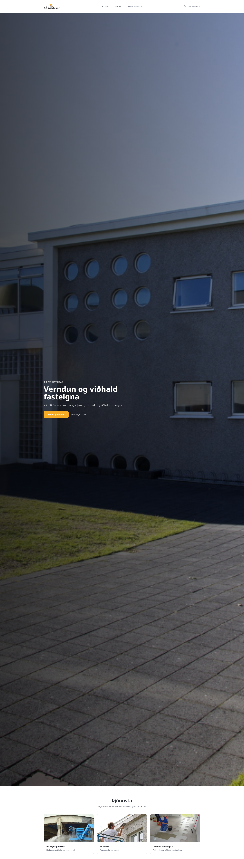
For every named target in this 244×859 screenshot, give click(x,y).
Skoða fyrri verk (78, 414)
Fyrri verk (119, 6)
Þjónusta (106, 6)
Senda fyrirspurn (135, 6)
